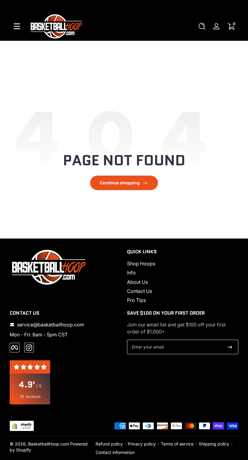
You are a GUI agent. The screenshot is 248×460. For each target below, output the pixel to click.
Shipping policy (214, 443)
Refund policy (109, 443)
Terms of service (177, 443)
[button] (202, 26)
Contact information (115, 452)
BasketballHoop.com (48, 443)
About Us (137, 282)
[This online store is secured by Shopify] (22, 426)
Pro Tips (136, 300)
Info (131, 273)
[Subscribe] (229, 347)
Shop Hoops (141, 264)
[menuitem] (182, 263)
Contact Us (139, 291)
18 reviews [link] (30, 396)
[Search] (202, 26)
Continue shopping (120, 182)
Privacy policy (142, 443)
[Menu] (17, 26)
